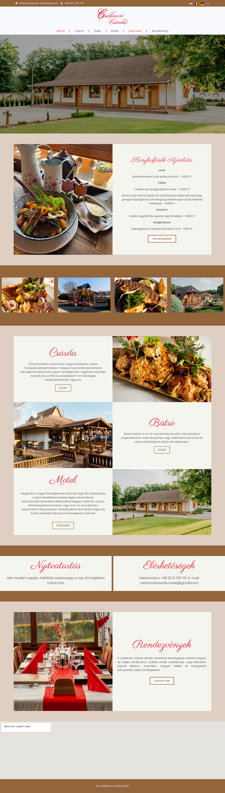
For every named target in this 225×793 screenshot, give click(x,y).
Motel (115, 30)
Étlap (97, 30)
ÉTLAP (63, 388)
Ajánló (60, 30)
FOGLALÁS (63, 525)
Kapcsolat (135, 30)
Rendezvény (160, 30)
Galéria (79, 30)
